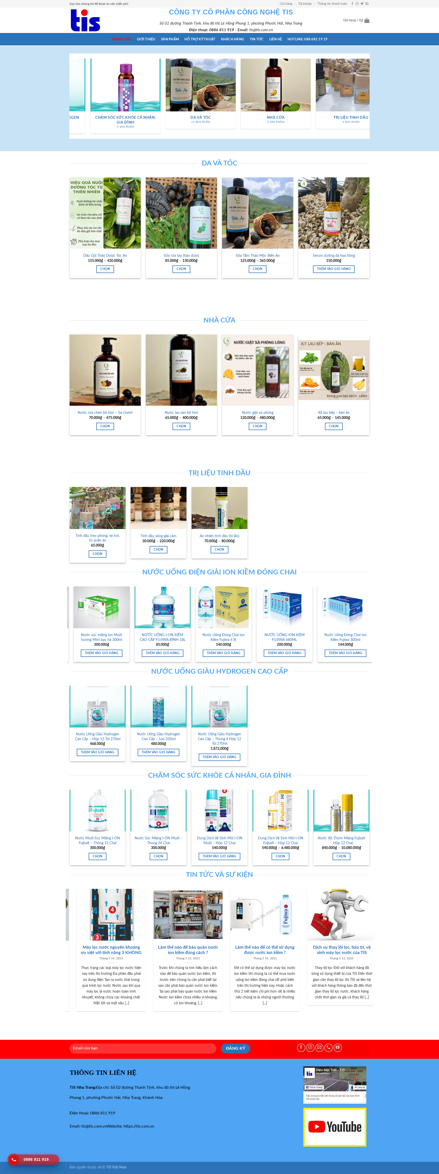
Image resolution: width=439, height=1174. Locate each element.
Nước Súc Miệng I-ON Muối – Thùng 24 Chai (158, 840)
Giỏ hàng (286, 3)
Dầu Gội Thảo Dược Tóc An (105, 256)
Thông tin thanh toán (332, 3)
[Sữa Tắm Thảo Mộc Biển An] (257, 212)
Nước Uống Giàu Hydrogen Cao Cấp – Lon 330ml (158, 736)
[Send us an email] (366, 4)
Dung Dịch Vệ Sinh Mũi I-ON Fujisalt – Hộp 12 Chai (280, 840)
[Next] (367, 98)
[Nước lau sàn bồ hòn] (181, 369)
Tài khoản (305, 3)
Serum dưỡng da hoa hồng (334, 256)
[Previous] (72, 98)
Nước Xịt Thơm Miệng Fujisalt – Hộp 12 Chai (341, 840)
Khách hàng (232, 39)
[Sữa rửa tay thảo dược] (181, 212)
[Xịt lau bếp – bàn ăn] (333, 369)
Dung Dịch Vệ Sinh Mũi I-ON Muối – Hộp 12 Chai (219, 840)
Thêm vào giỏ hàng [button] (334, 269)
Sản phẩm (170, 39)
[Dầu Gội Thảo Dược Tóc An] (105, 212)
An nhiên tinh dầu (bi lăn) (219, 536)
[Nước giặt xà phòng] (257, 369)
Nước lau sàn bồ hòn (181, 413)
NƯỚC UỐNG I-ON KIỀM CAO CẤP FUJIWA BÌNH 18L (106, 637)
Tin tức (257, 39)
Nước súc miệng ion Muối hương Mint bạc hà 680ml (349, 637)
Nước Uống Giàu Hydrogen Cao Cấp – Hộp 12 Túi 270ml (97, 736)
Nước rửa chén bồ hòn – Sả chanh (105, 413)
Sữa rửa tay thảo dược (181, 256)
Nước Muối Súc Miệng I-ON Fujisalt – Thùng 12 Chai (97, 840)
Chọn (105, 269)
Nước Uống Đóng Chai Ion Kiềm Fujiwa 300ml (289, 637)
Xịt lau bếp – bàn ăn (334, 413)
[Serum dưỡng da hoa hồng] (333, 212)
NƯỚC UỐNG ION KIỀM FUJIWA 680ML (228, 637)
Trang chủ (121, 39)
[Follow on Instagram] (357, 4)
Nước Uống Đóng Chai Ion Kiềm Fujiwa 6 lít (167, 637)
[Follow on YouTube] (338, 1048)
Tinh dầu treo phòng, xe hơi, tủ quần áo (97, 538)
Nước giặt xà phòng (257, 413)
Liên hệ (275, 39)
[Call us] (328, 1048)
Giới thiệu (146, 39)
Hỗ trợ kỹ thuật (199, 39)
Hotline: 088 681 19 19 (308, 39)
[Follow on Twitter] (362, 4)
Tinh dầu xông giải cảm (158, 536)
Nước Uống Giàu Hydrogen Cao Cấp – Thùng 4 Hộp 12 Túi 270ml (219, 738)
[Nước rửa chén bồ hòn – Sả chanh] (105, 369)
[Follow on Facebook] (352, 4)
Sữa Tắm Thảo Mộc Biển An (258, 256)
